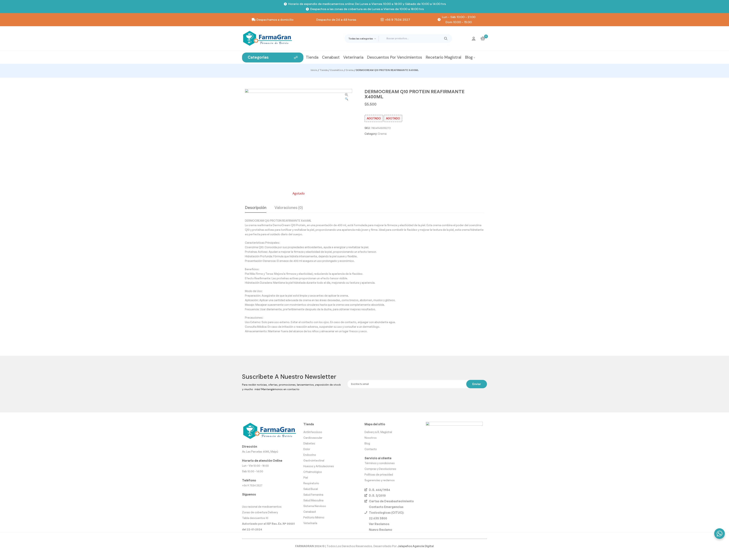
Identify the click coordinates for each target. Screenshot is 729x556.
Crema (349, 70)
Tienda (324, 70)
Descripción (255, 208)
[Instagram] (245, 500)
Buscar (446, 38)
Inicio (314, 70)
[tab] (255, 209)
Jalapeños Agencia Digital (415, 546)
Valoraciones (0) (289, 208)
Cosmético (336, 70)
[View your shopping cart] (482, 38)
